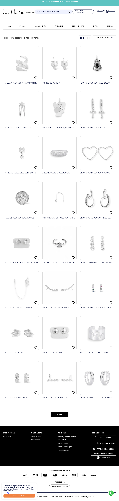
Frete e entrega (63, 450)
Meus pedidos (35, 436)
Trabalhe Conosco (105, 449)
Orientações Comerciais (67, 436)
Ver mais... (59, 414)
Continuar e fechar (19, 496)
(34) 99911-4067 (105, 437)
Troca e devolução (65, 447)
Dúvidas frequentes (105, 443)
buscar (69, 12)
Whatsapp (105, 458)
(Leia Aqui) (6, 493)
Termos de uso (63, 443)
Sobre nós (7, 436)
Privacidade (62, 440)
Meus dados (35, 440)
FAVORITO (35, 77)
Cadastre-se (110, 11)
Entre (99, 11)
